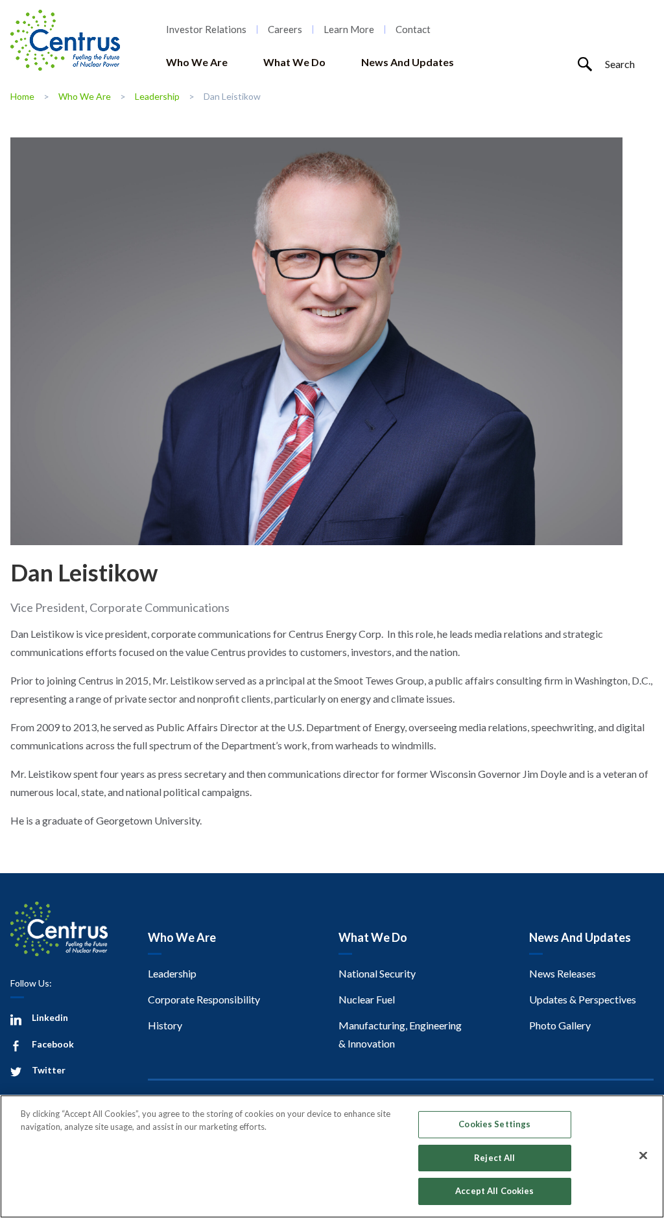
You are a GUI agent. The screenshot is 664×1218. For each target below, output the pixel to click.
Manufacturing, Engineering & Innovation (400, 1034)
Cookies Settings (494, 1124)
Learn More (349, 29)
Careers (285, 29)
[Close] (643, 1156)
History (165, 1025)
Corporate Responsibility (204, 999)
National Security (377, 973)
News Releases (562, 973)
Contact (413, 29)
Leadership (157, 96)
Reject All (494, 1158)
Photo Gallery (560, 1025)
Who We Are (197, 62)
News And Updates (407, 62)
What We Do (294, 62)
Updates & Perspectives (582, 999)
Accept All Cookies (494, 1191)
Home (22, 96)
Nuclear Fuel (366, 999)
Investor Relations (206, 29)
